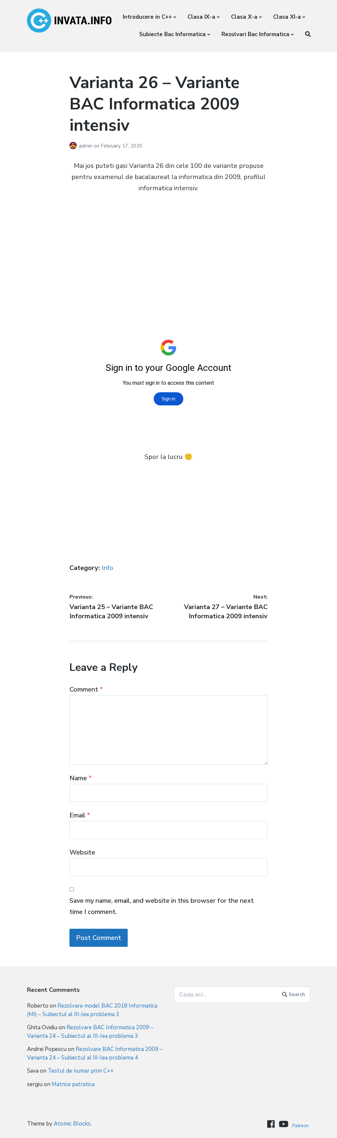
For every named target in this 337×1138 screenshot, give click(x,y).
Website (82, 852)
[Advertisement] (168, 248)
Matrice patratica (73, 1084)
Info (107, 567)
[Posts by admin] (74, 146)
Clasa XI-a (287, 17)
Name (80, 778)
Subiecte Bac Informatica (172, 34)
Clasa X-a (244, 17)
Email (79, 815)
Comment (86, 689)
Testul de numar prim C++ (81, 1071)
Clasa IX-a (201, 17)
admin (86, 146)
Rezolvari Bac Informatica (255, 34)
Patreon (300, 1126)
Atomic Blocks (72, 1123)
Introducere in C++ (147, 17)
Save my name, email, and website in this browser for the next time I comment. (161, 906)
